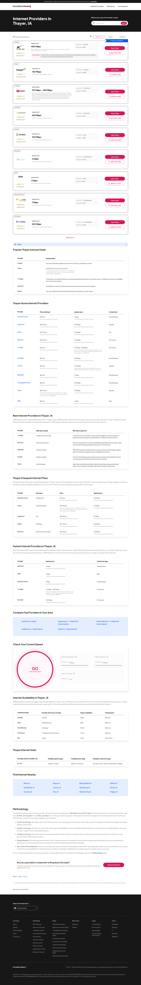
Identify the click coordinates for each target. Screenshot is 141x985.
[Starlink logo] (20, 47)
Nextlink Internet (22, 317)
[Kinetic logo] (21, 134)
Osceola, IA (28, 792)
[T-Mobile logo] (21, 91)
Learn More (94, 1)
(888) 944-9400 (116, 227)
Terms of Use (96, 927)
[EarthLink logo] (21, 113)
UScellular (20, 358)
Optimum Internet (39, 952)
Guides (74, 927)
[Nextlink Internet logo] (21, 200)
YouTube (114, 933)
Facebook (115, 924)
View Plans (115, 48)
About (15, 924)
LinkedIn (114, 927)
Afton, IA (27, 783)
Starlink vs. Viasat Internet (67, 629)
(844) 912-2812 (116, 75)
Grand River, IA (29, 788)
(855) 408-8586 (116, 140)
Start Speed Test (35, 669)
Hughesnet (21, 324)
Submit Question (114, 865)
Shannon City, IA (85, 792)
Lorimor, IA (57, 788)
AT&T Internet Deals (58, 924)
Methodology (97, 853)
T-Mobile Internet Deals (60, 930)
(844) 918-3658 (116, 96)
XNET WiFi (20, 375)
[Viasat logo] (21, 69)
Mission (15, 927)
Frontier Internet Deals (59, 941)
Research (75, 924)
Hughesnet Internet (39, 949)
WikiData (115, 936)
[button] (97, 6)
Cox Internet (37, 936)
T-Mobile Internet (38, 930)
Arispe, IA (56, 783)
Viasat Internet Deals (59, 945)
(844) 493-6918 (116, 53)
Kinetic (19, 332)
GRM (19, 401)
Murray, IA (113, 788)
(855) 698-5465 (116, 205)
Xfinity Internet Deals (59, 948)
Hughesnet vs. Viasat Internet (32, 629)
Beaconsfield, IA (85, 783)
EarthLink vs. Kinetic (29, 621)
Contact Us (16, 936)
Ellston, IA (113, 783)
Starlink (19, 366)
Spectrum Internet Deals (60, 927)
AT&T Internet (37, 924)
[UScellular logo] (21, 222)
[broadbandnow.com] (22, 6)
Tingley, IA (113, 792)
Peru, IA (56, 792)
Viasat (19, 390)
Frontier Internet (38, 940)
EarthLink (20, 340)
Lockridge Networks (24, 382)
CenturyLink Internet (39, 933)
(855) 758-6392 (116, 162)
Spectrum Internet (39, 927)
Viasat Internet (37, 943)
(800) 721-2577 (116, 183)
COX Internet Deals (58, 938)
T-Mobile (20, 347)
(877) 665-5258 (116, 118)
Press (15, 933)
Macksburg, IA (84, 788)
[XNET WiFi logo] (21, 160)
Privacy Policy (96, 924)
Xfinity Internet (37, 946)
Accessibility (96, 930)
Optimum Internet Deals (60, 956)
